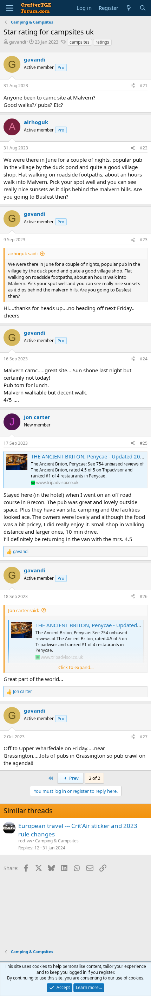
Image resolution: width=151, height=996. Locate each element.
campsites (80, 42)
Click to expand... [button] (75, 667)
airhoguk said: (23, 253)
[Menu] (9, 8)
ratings (102, 42)
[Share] (132, 86)
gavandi (17, 42)
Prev (73, 778)
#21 (143, 86)
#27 (143, 737)
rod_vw (25, 841)
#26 (143, 596)
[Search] (143, 7)
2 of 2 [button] (94, 778)
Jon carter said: (23, 610)
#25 (143, 443)
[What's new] (129, 7)
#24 (143, 359)
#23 (143, 240)
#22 (143, 148)
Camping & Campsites (57, 841)
